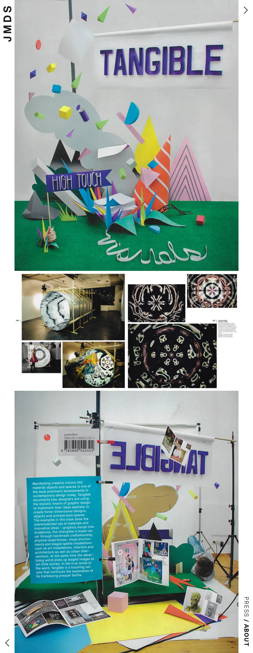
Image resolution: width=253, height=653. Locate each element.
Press (247, 607)
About (247, 635)
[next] (245, 10)
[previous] (7, 643)
